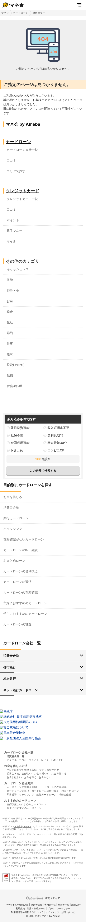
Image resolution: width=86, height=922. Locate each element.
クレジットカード (22, 190)
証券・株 (13, 290)
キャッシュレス (18, 269)
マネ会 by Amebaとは (17, 904)
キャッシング (12, 529)
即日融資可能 (20, 428)
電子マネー (14, 231)
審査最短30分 (57, 443)
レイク (45, 760)
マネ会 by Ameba (23, 124)
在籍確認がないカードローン (23, 539)
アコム (23, 760)
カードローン (20, 12)
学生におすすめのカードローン (25, 614)
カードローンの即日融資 (20, 550)
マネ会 (5, 12)
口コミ (11, 160)
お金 (10, 301)
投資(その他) (15, 365)
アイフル (12, 760)
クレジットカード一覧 (22, 199)
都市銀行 (9, 667)
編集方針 (76, 904)
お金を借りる (12, 497)
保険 (10, 280)
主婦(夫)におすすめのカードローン (26, 804)
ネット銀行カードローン (20, 690)
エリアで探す (16, 171)
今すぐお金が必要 (49, 769)
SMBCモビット (59, 760)
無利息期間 (55, 435)
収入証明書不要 (58, 428)
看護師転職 (14, 386)
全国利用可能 (20, 443)
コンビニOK (55, 450)
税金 (10, 312)
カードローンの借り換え (20, 571)
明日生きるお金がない (19, 773)
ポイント (13, 220)
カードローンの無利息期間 (22, 787)
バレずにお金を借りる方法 (22, 769)
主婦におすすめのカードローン (25, 603)
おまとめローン (14, 561)
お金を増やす (41, 773)
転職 (10, 375)
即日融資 (12, 794)
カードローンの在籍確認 (20, 592)
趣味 (10, 354)
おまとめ (17, 450)
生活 (10, 322)
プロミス (34, 760)
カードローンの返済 (17, 582)
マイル (11, 241)
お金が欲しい (14, 777)
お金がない (45, 777)
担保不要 (17, 435)
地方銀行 (9, 679)
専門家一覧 (50, 904)
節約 (10, 333)
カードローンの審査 (17, 624)
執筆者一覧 (63, 904)
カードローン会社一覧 (22, 150)
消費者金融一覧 (15, 756)
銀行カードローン (15, 518)
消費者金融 (11, 507)
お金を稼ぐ (30, 777)
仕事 (10, 343)
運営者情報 (36, 904)
